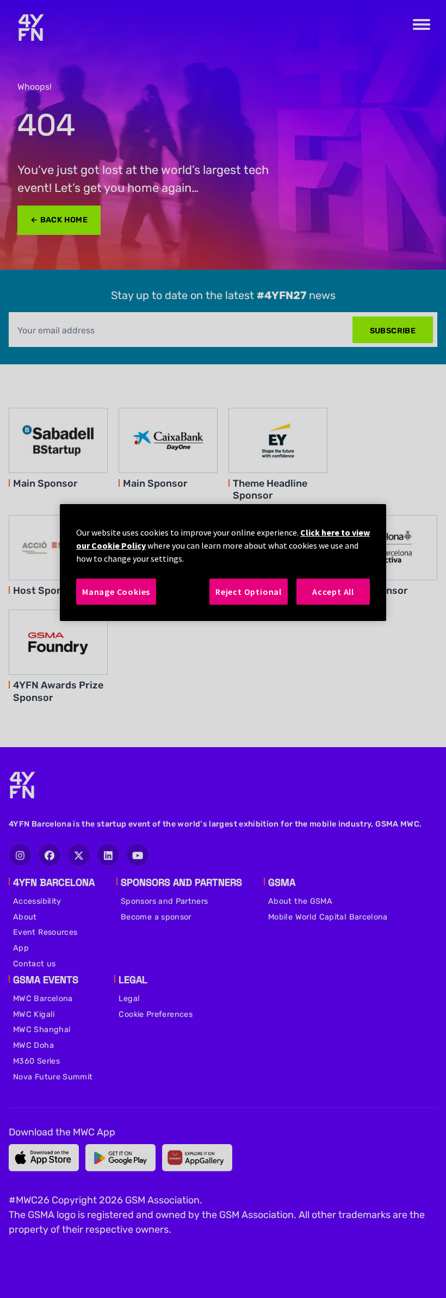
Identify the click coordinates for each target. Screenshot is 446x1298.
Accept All (333, 591)
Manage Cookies (116, 591)
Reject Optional (248, 591)
